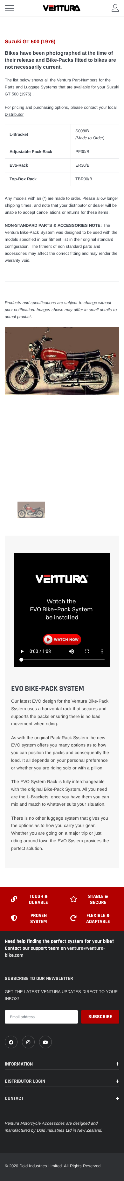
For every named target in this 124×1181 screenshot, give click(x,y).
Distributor (14, 114)
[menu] (9, 8)
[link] (11, 1042)
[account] (115, 7)
